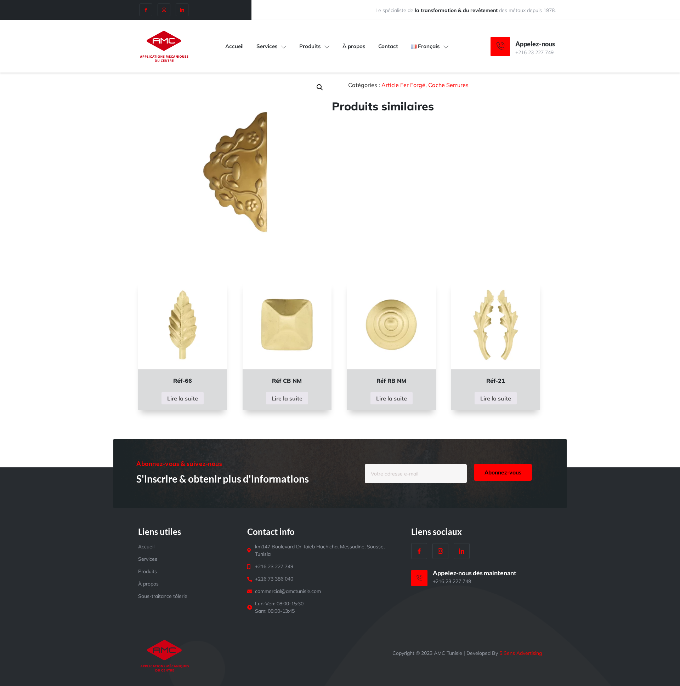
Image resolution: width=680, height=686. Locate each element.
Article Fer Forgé (403, 84)
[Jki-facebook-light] (146, 10)
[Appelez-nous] (500, 46)
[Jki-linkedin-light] (182, 10)
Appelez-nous (535, 44)
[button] (319, 87)
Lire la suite (182, 398)
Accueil (234, 46)
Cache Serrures (448, 84)
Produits (310, 46)
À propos (354, 46)
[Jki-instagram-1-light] (164, 10)
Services (267, 46)
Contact (388, 46)
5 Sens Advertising (520, 653)
